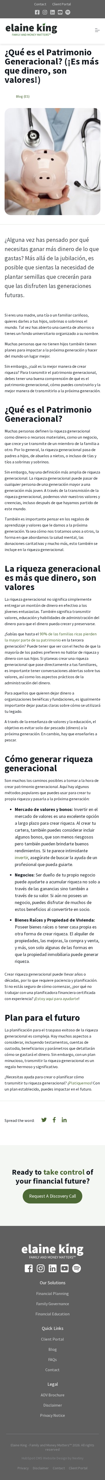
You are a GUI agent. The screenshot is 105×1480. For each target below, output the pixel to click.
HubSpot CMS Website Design (44, 1458)
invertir (21, 857)
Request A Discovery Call (52, 1196)
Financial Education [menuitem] (52, 1313)
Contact (40, 4)
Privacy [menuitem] (23, 1468)
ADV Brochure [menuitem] (52, 1394)
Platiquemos (80, 1082)
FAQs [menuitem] (52, 1359)
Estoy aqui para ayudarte (56, 998)
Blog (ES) (23, 96)
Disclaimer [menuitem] (52, 1405)
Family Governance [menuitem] (52, 1303)
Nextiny (78, 1458)
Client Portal (61, 4)
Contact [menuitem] (52, 1369)
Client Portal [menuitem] (52, 1339)
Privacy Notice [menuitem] (52, 1415)
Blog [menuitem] (52, 1349)
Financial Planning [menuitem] (52, 1293)
